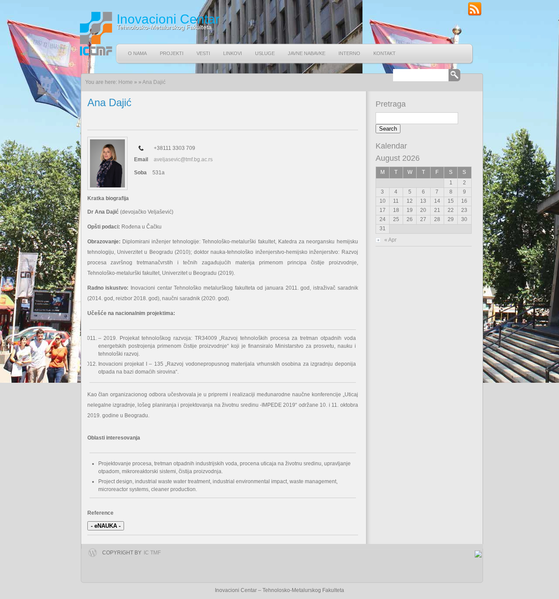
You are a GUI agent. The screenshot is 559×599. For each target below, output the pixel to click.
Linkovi (232, 53)
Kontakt (384, 53)
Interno (349, 53)
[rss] (475, 14)
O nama (137, 53)
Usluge (265, 53)
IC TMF (152, 553)
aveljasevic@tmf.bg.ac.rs (183, 159)
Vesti (203, 53)
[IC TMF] (95, 33)
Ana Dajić (154, 82)
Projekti (171, 53)
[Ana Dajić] (107, 163)
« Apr (390, 240)
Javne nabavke (306, 53)
